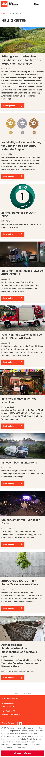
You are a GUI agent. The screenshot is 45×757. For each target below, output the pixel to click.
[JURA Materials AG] (10, 4)
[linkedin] (19, 723)
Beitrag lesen (9, 106)
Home (3, 13)
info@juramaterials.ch (11, 713)
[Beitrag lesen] (22, 40)
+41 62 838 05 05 (8, 711)
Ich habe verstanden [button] (23, 753)
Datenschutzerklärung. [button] (15, 747)
